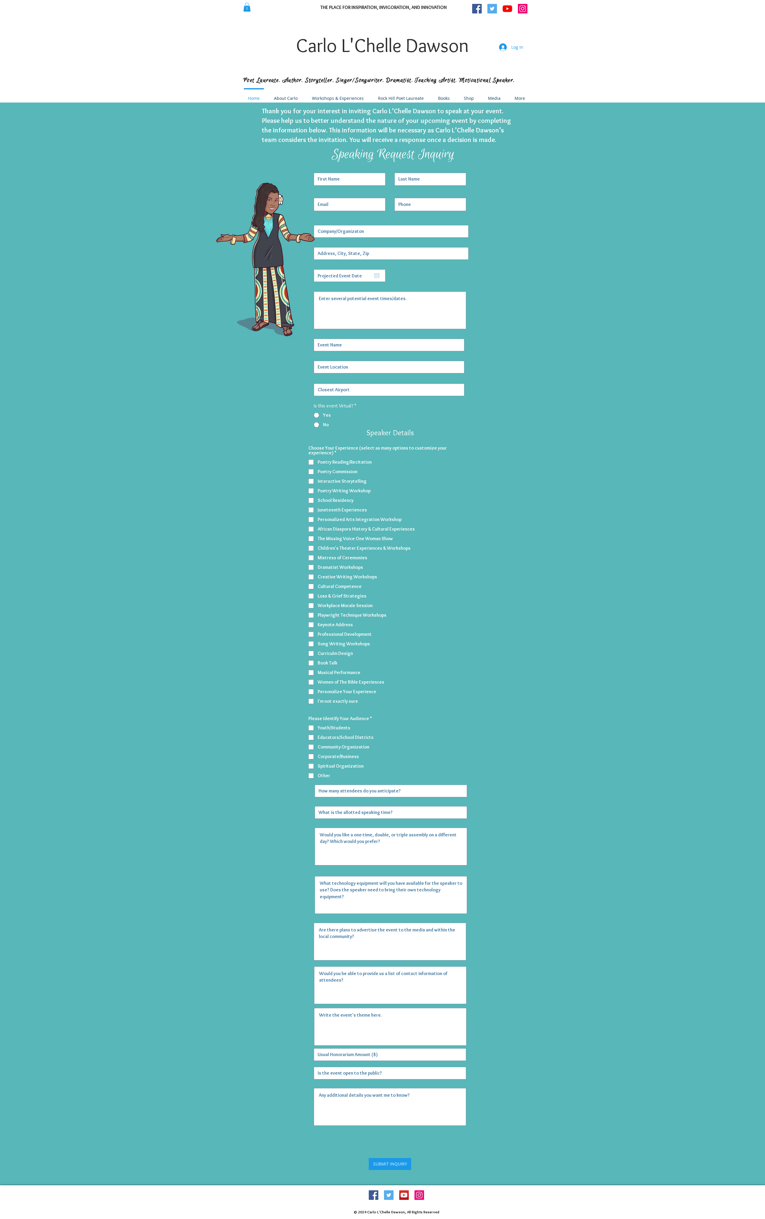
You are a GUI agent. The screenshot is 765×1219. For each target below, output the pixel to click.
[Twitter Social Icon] (389, 1195)
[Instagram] (419, 1195)
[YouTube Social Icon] (404, 1195)
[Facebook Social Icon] (373, 1195)
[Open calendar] (376, 275)
